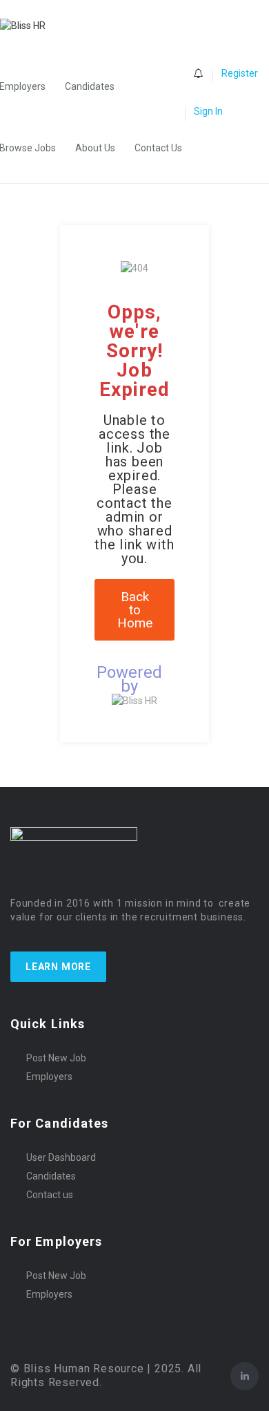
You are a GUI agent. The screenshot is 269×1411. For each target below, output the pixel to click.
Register (239, 73)
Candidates (89, 86)
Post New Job (56, 1057)
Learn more (58, 966)
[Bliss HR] (29, 25)
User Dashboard (61, 1157)
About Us (95, 147)
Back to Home (134, 610)
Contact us (49, 1194)
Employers (49, 1076)
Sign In (208, 111)
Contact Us (158, 147)
